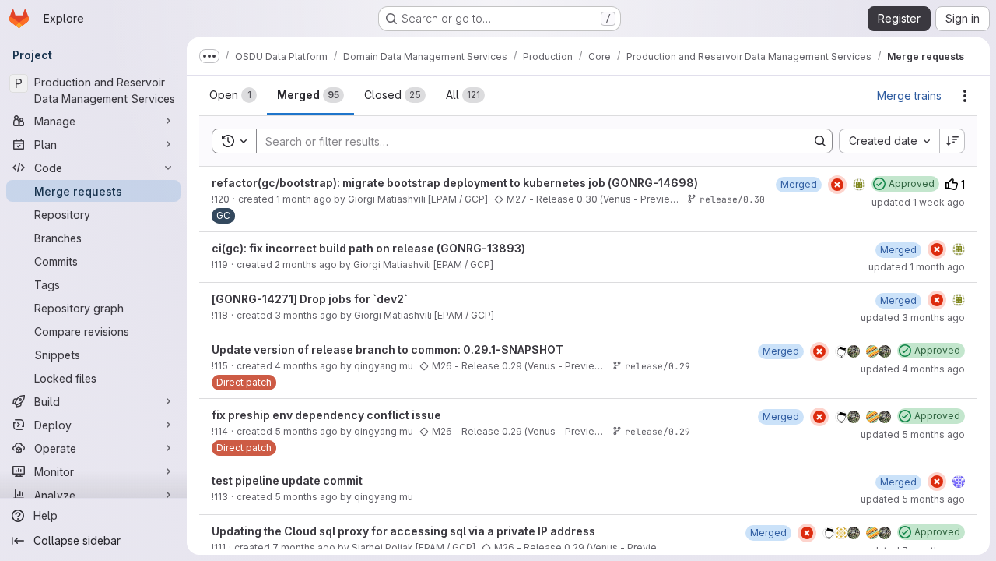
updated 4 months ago (913, 369)
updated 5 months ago (913, 434)
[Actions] (964, 95)
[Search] (820, 141)
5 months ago (306, 431)
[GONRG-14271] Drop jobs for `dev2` (310, 298)
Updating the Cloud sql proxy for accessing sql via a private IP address (403, 531)
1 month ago (303, 199)
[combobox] (889, 141)
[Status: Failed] (837, 184)
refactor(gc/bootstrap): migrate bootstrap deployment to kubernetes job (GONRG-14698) (455, 182)
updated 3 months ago (913, 317)
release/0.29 (657, 366)
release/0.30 (732, 199)
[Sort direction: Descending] (952, 141)
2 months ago (306, 264)
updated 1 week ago (918, 202)
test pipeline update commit (287, 480)
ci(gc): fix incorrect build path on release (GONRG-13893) (368, 248)
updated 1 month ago (916, 267)
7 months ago (303, 547)
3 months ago (306, 315)
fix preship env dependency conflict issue (326, 415)
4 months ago (306, 366)
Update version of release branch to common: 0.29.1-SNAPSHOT (387, 349)
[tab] (233, 95)
